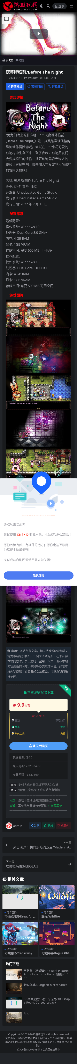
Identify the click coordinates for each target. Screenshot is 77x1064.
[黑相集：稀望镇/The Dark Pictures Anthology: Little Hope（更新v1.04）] (14, 974)
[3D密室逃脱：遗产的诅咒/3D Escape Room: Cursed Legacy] (14, 1002)
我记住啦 (38, 575)
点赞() (65, 825)
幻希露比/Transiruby (18, 953)
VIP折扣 (40, 716)
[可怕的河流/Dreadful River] (20, 896)
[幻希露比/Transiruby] (20, 933)
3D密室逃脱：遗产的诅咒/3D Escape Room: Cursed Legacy (47, 1000)
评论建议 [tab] (57, 86)
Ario (26, 1013)
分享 (36, 825)
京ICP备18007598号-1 (29, 1049)
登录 (61, 6)
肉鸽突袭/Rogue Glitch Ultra (56, 954)
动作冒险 (33, 78)
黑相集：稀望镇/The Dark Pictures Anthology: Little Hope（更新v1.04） (46, 974)
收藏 (50, 825)
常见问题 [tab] (37, 86)
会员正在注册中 (51, 1049)
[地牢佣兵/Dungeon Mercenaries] (14, 988)
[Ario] (14, 1017)
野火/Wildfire (50, 916)
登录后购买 (40, 746)
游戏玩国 (40, 1034)
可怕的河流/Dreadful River (20, 918)
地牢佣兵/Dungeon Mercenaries (45, 985)
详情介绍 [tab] (16, 86)
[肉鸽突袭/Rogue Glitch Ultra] (57, 933)
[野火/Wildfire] (57, 896)
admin (17, 826)
